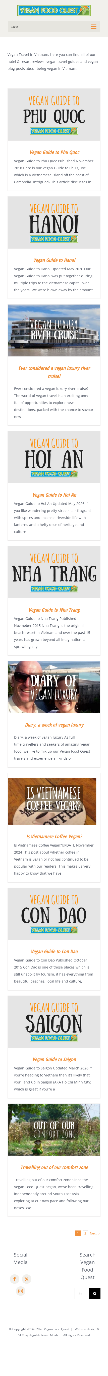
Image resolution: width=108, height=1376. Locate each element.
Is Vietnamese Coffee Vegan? (54, 836)
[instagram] (20, 1291)
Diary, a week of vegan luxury (54, 724)
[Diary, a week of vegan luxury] (54, 687)
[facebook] (14, 1279)
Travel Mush (49, 1335)
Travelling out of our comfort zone (54, 1167)
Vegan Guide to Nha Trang (54, 609)
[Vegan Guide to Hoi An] (54, 457)
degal (33, 1335)
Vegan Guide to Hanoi (54, 260)
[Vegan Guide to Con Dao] (54, 914)
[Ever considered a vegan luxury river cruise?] (54, 330)
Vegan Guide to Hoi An (54, 494)
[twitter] (26, 1279)
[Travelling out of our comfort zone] (54, 1130)
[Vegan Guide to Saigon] (54, 1022)
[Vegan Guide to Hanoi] (54, 222)
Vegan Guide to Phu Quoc (54, 152)
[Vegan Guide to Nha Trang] (54, 572)
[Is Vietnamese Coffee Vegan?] (54, 799)
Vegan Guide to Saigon (54, 1059)
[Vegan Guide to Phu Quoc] (54, 115)
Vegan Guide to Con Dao (54, 951)
